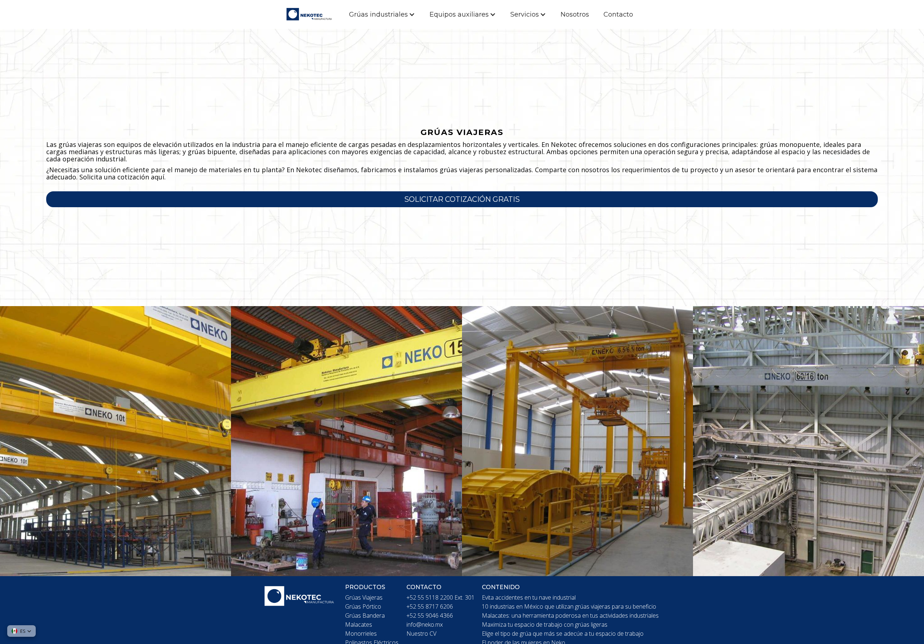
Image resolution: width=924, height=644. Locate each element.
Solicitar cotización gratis (462, 199)
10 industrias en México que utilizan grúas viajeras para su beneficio (569, 606)
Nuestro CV (421, 634)
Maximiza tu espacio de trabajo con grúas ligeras (544, 624)
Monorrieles (361, 634)
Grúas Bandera (365, 615)
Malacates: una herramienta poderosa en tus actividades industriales (570, 615)
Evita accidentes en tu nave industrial (529, 597)
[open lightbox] (115, 441)
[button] (382, 14)
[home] (313, 14)
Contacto (618, 14)
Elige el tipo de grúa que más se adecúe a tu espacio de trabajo (563, 634)
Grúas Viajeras (364, 597)
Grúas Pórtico (363, 606)
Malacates (358, 624)
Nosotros (575, 14)
